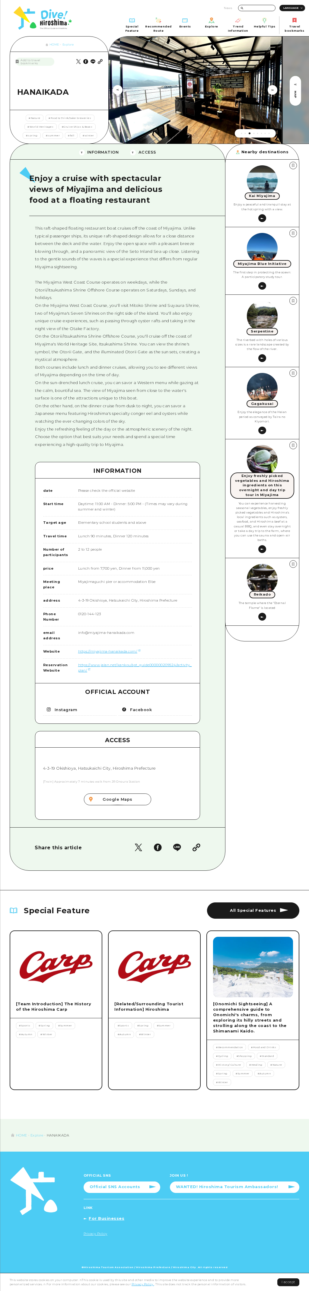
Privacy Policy (143, 1284)
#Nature (34, 117)
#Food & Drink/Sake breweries (70, 117)
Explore (68, 44)
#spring (32, 135)
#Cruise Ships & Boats (77, 126)
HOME (54, 44)
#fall (71, 135)
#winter (88, 135)
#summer (53, 135)
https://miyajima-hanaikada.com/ (108, 651)
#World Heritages (40, 126)
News (228, 8)
